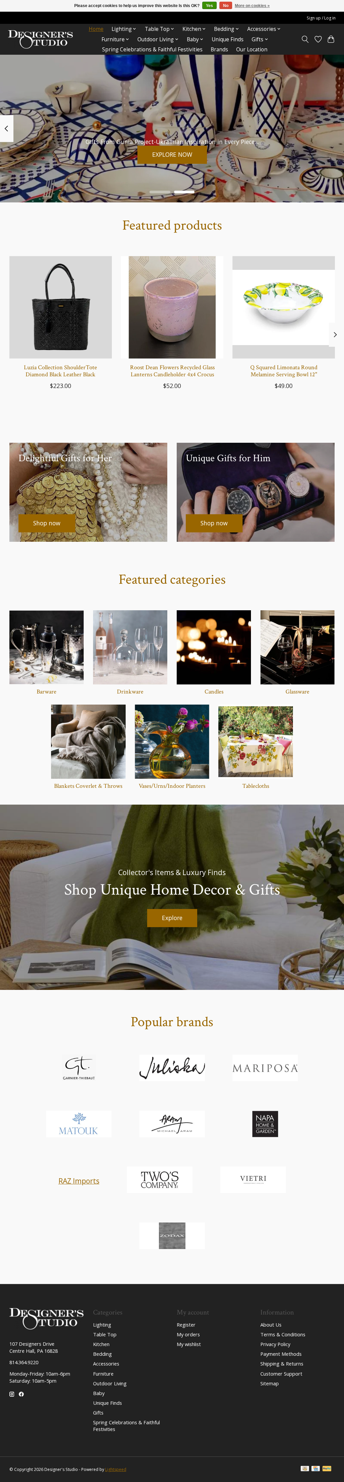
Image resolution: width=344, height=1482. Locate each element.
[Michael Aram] (172, 1124)
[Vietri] (253, 1180)
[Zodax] (172, 1236)
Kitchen (101, 1344)
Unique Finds (228, 39)
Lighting (102, 1324)
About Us (271, 1324)
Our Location (251, 49)
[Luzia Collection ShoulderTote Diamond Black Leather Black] (60, 307)
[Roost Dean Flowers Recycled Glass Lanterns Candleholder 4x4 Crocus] (172, 307)
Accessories (106, 1363)
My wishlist (189, 1344)
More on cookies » (252, 5)
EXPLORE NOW (172, 154)
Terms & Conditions (282, 1334)
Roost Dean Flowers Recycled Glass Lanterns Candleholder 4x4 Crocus (172, 371)
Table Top (105, 1334)
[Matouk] (79, 1124)
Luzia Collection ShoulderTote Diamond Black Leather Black (60, 371)
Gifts (98, 1412)
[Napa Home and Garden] (265, 1124)
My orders (188, 1334)
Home (96, 29)
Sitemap (269, 1383)
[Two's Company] (160, 1180)
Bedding (102, 1353)
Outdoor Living (110, 1383)
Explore (172, 918)
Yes (209, 5)
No (225, 5)
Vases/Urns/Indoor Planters (172, 786)
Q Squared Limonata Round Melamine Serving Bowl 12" (283, 371)
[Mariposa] (265, 1069)
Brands (219, 49)
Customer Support (281, 1373)
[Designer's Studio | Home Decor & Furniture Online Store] (40, 39)
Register (186, 1324)
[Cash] (305, 1469)
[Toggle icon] (305, 39)
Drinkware (130, 692)
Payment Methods (281, 1353)
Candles (214, 692)
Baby (98, 1393)
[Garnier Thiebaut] (79, 1069)
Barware (46, 692)
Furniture (103, 1373)
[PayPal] (326, 1469)
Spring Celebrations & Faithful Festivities (152, 49)
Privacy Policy (275, 1344)
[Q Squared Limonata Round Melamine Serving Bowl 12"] (283, 307)
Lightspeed (115, 1469)
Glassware (297, 692)
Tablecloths (255, 786)
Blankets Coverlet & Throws (88, 786)
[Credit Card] (315, 1469)
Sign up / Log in (321, 18)
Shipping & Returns (281, 1363)
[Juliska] (172, 1069)
